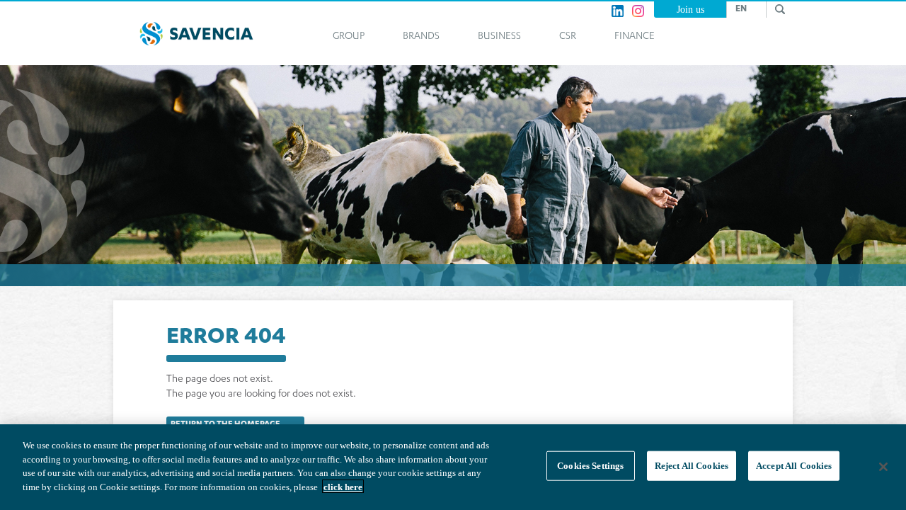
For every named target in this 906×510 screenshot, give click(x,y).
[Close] (883, 466)
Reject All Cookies (691, 465)
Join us (690, 9)
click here (342, 486)
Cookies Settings (590, 465)
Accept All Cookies (794, 465)
